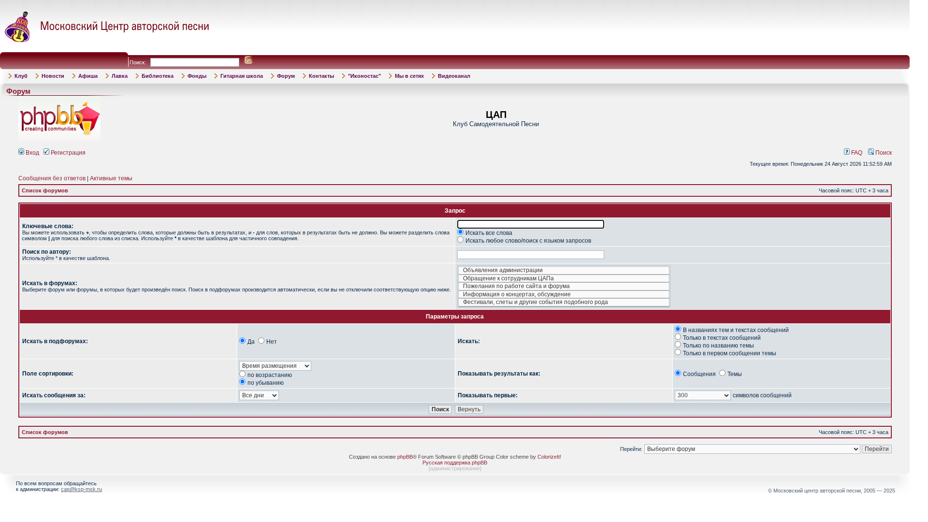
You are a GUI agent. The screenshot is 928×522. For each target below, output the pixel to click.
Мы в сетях (409, 76)
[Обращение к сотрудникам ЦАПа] (563, 279)
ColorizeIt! (549, 457)
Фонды (197, 76)
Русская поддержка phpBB (454, 462)
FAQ (856, 152)
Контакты (321, 76)
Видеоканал (454, 76)
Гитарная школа (241, 76)
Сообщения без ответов (52, 178)
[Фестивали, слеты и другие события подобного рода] (563, 302)
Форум (286, 76)
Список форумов (45, 190)
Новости (53, 76)
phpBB (405, 457)
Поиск (883, 152)
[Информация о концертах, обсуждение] (563, 294)
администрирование (455, 468)
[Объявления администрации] (563, 270)
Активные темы (111, 178)
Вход (31, 152)
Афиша (88, 76)
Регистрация (67, 152)
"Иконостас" (364, 76)
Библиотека (158, 76)
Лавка (120, 76)
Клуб (21, 76)
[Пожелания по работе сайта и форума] (563, 286)
